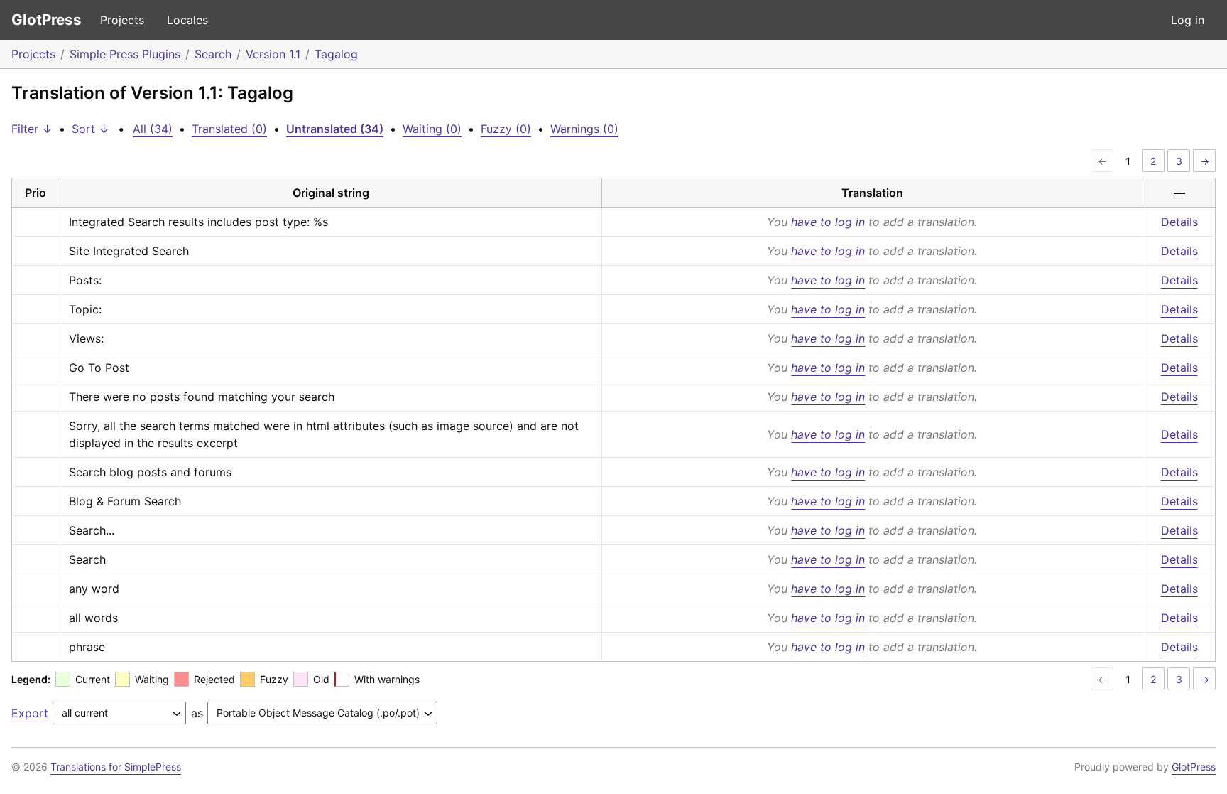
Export (29, 713)
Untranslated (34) (334, 129)
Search (213, 54)
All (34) (153, 129)
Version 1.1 (273, 54)
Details (1179, 222)
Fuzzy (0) (506, 129)
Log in (1187, 20)
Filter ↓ (32, 129)
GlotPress (46, 19)
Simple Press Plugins (125, 54)
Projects (122, 20)
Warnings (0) (584, 129)
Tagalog (336, 54)
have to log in (828, 222)
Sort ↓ (90, 129)
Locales (187, 20)
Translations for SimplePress (115, 767)
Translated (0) (229, 129)
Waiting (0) (432, 129)
